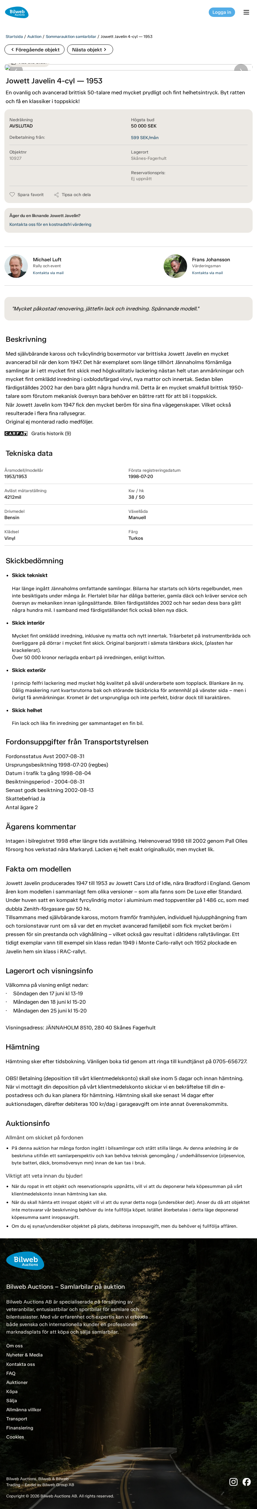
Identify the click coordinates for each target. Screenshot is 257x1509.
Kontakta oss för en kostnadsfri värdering (50, 224)
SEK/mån (145, 137)
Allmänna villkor (23, 1410)
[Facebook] (247, 1482)
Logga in (221, 12)
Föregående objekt (34, 49)
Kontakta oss (20, 1364)
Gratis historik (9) (51, 433)
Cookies (15, 1437)
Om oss (14, 1346)
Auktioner (17, 1382)
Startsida (14, 36)
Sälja (11, 1400)
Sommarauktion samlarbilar (71, 36)
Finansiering (19, 1428)
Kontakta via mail (48, 273)
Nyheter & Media (24, 1355)
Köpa (12, 1391)
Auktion (34, 36)
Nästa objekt (90, 49)
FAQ (10, 1373)
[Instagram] (233, 1482)
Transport (16, 1419)
